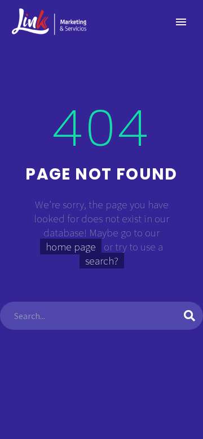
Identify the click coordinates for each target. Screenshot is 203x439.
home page (71, 246)
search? (101, 260)
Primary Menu (181, 22)
